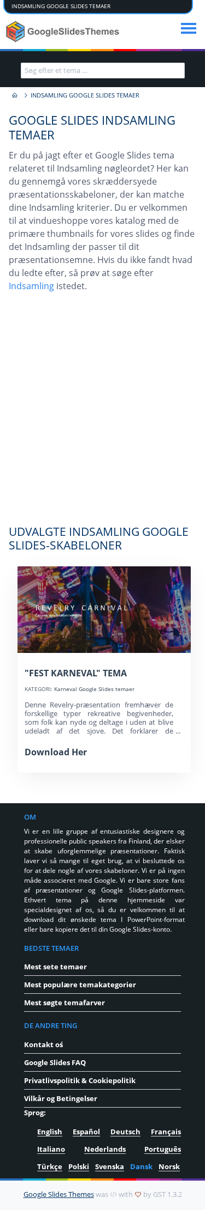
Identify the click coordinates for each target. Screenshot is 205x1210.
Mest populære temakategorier (80, 984)
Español (86, 1131)
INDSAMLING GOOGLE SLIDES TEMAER (60, 6)
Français (166, 1131)
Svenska (109, 1166)
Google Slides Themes (59, 1194)
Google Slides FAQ (55, 1062)
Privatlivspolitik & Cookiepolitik (80, 1080)
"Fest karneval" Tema (76, 673)
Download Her (56, 752)
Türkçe (49, 1166)
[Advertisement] (102, 414)
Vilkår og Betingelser (60, 1098)
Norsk (169, 1166)
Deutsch (125, 1131)
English (49, 1131)
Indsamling (31, 286)
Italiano (51, 1149)
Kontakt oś (43, 1044)
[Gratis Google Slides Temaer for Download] (63, 31)
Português (162, 1149)
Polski (78, 1166)
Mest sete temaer (55, 966)
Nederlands (105, 1149)
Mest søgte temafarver (64, 1002)
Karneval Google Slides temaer (94, 689)
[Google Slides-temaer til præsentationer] (14, 96)
